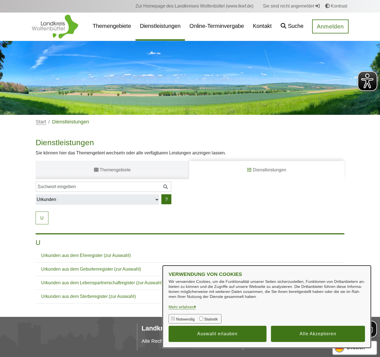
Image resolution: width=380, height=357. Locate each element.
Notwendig (185, 319)
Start (41, 122)
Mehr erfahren (181, 307)
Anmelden (330, 26)
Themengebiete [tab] (114, 169)
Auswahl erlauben (217, 333)
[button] (292, 27)
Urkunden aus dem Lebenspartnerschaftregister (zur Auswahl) (102, 282)
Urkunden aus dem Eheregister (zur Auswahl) (86, 255)
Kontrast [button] (338, 6)
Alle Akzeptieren (318, 333)
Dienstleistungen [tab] (269, 169)
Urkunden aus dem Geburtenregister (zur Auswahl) (91, 269)
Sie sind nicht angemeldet (289, 6)
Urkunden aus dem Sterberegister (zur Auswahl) (88, 296)
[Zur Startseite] (55, 26)
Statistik (211, 319)
